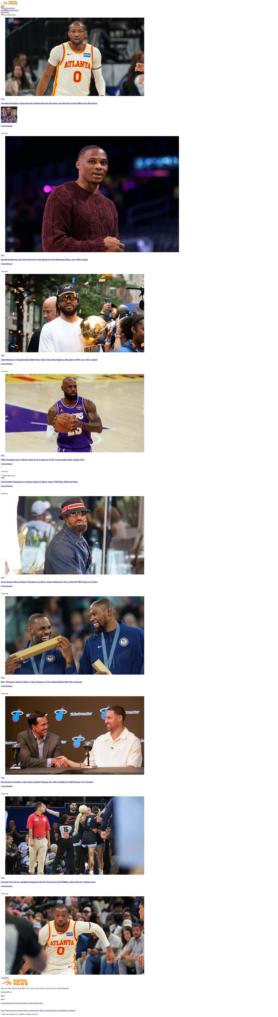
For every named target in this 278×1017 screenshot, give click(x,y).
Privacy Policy (29, 1003)
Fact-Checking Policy (8, 1010)
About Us (13, 1003)
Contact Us (20, 1003)
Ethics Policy (38, 1003)
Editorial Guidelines (68, 1010)
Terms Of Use (57, 1010)
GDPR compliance (45, 1010)
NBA (3, 6)
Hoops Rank (5, 1003)
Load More (5, 978)
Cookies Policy (33, 1010)
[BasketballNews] (9, 4)
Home (3, 12)
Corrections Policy (22, 1010)
